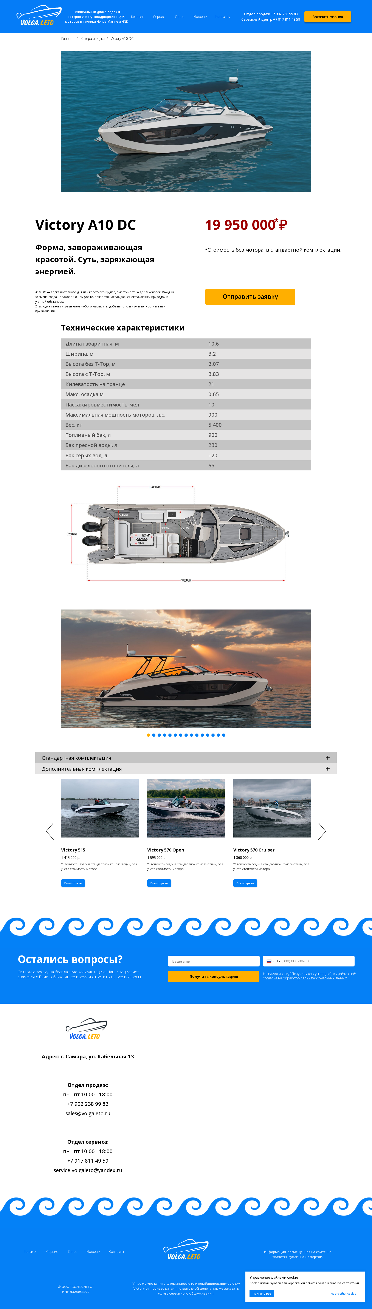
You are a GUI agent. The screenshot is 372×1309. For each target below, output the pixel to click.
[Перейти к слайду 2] (153, 735)
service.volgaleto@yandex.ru (88, 1170)
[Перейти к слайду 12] (207, 735)
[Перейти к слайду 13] (213, 735)
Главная (67, 39)
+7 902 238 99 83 (284, 14)
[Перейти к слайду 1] (148, 735)
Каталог (137, 16)
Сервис (159, 16)
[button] (327, 16)
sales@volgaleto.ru (87, 1113)
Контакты (222, 16)
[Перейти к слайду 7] (180, 735)
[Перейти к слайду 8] (186, 735)
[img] (186, 1248)
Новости (200, 16)
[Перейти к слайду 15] (223, 735)
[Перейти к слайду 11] (202, 735)
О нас (179, 16)
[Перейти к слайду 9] (191, 735)
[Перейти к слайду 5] (170, 735)
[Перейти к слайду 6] (175, 735)
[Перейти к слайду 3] (159, 735)
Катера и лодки (93, 39)
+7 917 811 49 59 (286, 19)
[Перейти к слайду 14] (218, 735)
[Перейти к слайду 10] (196, 735)
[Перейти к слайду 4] (164, 735)
